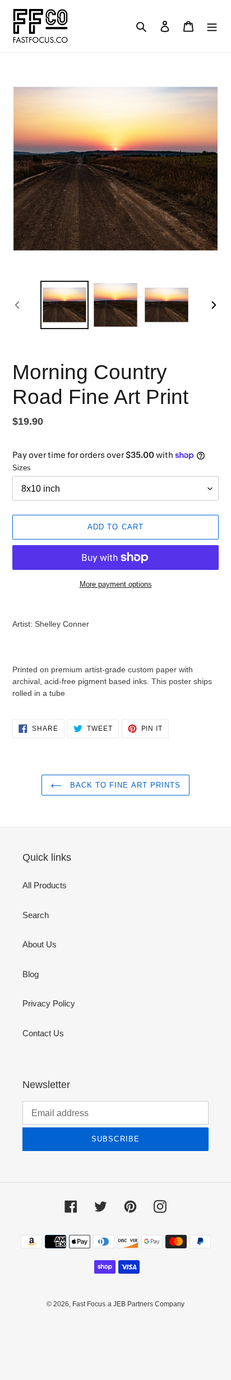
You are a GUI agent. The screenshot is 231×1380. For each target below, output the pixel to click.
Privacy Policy (48, 1003)
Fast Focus (88, 1304)
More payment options (116, 584)
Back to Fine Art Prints (124, 785)
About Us (39, 944)
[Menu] (212, 26)
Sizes (21, 468)
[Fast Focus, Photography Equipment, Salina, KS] (54, 1329)
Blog (30, 974)
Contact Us (43, 1033)
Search (35, 915)
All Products (44, 885)
